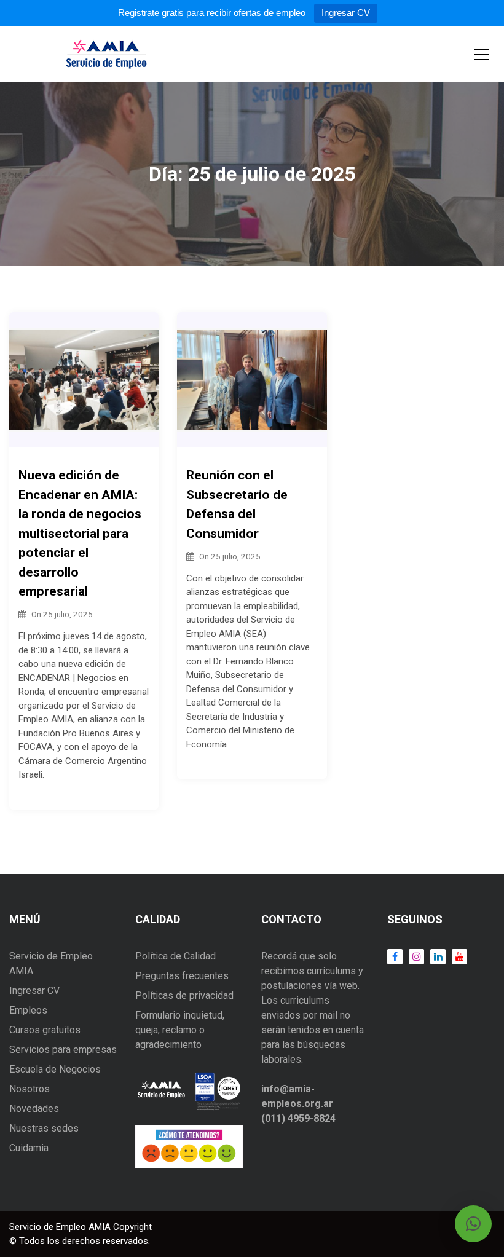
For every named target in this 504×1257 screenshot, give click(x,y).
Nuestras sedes (44, 1128)
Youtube (456, 956)
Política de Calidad (175, 956)
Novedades (34, 1108)
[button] (473, 1223)
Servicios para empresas (63, 1049)
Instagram (413, 956)
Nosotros (29, 1089)
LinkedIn (435, 956)
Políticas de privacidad (184, 995)
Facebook (395, 956)
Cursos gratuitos (45, 1030)
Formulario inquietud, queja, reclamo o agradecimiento (179, 1029)
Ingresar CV (345, 12)
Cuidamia (29, 1148)
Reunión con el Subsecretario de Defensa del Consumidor (237, 504)
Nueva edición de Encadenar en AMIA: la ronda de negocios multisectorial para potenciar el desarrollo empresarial (79, 533)
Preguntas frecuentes (182, 976)
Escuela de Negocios (55, 1069)
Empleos (28, 1010)
